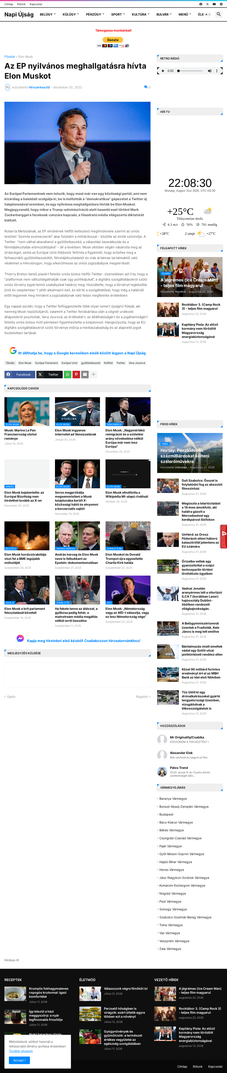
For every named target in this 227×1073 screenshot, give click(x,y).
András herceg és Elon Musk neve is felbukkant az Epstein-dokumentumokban (76, 558)
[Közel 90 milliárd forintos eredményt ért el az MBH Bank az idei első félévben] (168, 674)
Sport (116, 14)
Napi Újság (19, 14)
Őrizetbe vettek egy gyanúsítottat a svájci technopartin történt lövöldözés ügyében (198, 567)
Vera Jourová (137, 363)
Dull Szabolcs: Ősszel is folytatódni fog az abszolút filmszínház (202, 484)
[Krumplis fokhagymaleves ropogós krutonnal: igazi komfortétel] (15, 994)
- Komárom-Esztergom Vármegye (181, 885)
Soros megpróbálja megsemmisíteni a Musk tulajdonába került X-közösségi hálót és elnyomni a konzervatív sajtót (76, 501)
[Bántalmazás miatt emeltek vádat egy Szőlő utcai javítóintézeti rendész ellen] (168, 651)
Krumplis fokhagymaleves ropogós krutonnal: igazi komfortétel (48, 992)
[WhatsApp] (67, 374)
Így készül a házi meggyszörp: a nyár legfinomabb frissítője (46, 1015)
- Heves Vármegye (170, 870)
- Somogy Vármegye (172, 909)
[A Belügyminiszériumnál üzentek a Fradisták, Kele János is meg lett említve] (168, 628)
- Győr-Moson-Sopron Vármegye (180, 854)
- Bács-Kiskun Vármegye (175, 822)
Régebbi (142, 696)
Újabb (11, 696)
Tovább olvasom (21, 1051)
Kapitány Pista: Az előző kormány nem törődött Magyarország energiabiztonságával (200, 331)
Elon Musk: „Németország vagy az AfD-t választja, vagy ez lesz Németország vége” (127, 612)
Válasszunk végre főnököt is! (126, 988)
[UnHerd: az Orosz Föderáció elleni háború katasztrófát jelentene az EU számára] (168, 540)
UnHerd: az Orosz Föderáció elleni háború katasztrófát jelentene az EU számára (200, 540)
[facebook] (201, 4)
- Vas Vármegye (168, 933)
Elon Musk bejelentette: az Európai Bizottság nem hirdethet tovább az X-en (24, 496)
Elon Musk (25, 56)
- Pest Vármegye (169, 901)
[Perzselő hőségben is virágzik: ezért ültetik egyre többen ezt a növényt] (90, 1014)
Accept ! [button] (19, 1060)
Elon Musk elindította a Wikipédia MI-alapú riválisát (127, 494)
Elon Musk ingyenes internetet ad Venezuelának (75, 432)
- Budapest (165, 814)
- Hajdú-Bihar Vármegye (174, 862)
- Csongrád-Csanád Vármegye (179, 838)
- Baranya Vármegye (172, 798)
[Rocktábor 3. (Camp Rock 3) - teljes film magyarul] (168, 310)
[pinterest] (221, 4)
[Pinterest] (76, 374)
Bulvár (162, 14)
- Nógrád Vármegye (171, 893)
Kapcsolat (36, 4)
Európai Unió (69, 363)
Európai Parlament (46, 363)
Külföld (108, 363)
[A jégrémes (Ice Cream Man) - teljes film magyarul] (165, 994)
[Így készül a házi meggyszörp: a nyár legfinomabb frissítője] (15, 1016)
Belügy (46, 14)
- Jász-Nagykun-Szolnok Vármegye (183, 878)
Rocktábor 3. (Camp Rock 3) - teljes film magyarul (201, 306)
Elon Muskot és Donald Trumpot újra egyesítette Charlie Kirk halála (124, 558)
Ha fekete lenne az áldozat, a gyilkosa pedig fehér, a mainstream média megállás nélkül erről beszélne (76, 615)
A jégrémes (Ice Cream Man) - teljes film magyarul (200, 990)
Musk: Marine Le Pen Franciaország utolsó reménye (20, 434)
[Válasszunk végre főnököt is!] (90, 994)
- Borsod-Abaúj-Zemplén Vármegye (183, 806)
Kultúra (139, 14)
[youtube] (214, 4)
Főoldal (9, 56)
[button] (208, 14)
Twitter (120, 363)
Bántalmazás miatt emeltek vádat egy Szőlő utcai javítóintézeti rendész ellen (202, 650)
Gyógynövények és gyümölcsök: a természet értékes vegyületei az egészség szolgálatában (123, 1037)
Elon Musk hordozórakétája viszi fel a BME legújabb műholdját (25, 558)
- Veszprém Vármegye (173, 941)
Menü (183, 14)
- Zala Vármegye (169, 949)
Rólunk (21, 4)
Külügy (69, 14)
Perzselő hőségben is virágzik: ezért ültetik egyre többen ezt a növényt (124, 1012)
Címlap (8, 4)
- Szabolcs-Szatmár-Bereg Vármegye (184, 917)
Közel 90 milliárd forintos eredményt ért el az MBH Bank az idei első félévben (201, 673)
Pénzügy (93, 14)
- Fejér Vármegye (169, 846)
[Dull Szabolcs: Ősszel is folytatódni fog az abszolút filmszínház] (168, 486)
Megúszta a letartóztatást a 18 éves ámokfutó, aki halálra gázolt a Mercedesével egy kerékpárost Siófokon (201, 511)
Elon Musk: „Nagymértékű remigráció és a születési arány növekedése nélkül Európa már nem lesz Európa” (125, 438)
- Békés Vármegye (170, 830)
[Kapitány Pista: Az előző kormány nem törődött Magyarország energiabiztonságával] (168, 330)
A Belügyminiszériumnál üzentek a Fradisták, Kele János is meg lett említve (200, 627)
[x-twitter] (207, 4)
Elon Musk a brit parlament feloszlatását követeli (24, 610)
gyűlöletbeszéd (90, 363)
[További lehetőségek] (93, 374)
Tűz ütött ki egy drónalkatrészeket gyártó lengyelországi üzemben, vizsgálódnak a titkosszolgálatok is (201, 700)
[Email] (85, 374)
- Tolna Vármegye (170, 925)
